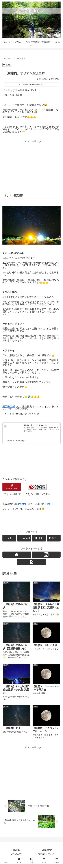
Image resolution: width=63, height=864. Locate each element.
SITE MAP (47, 850)
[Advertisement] (31, 164)
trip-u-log (45, 504)
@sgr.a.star (20, 504)
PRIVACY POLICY (46, 854)
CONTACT (16, 854)
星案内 (8, 65)
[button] (54, 538)
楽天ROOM (8, 406)
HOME (16, 850)
